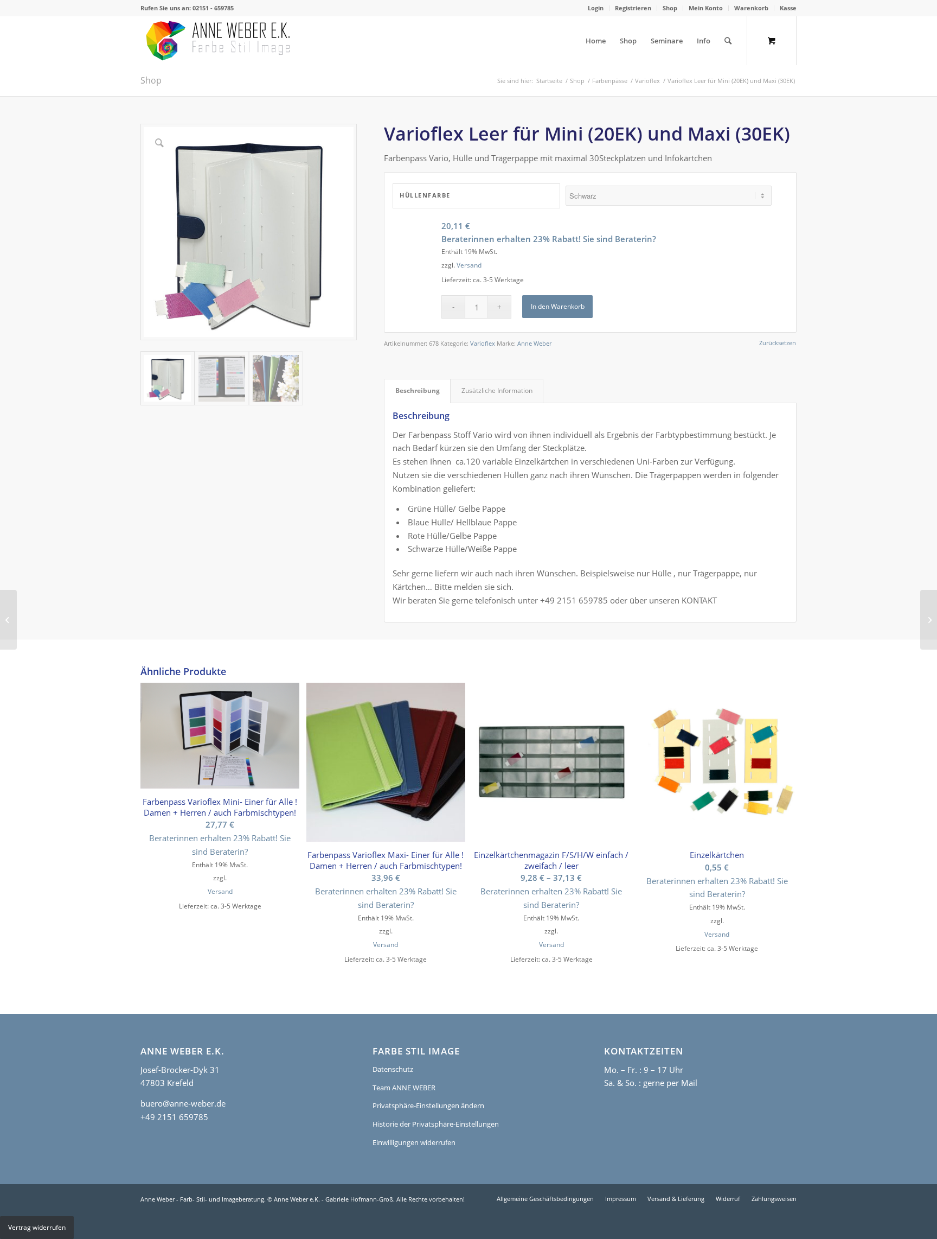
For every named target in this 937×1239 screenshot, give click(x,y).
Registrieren (633, 8)
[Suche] (728, 40)
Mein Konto (706, 8)
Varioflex (482, 343)
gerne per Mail (670, 1082)
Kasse (788, 8)
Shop (670, 8)
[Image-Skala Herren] (8, 620)
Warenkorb (751, 8)
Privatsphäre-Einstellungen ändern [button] (428, 1105)
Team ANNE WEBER (404, 1087)
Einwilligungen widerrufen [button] (414, 1142)
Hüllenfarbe (425, 195)
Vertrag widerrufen (37, 1227)
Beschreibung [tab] (417, 390)
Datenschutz (393, 1069)
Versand (469, 265)
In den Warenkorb (558, 306)
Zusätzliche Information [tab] (496, 390)
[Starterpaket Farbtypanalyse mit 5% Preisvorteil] (928, 620)
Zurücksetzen (777, 343)
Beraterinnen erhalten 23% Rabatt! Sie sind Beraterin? (548, 238)
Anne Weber (534, 343)
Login (596, 8)
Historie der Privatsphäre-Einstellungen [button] (436, 1124)
